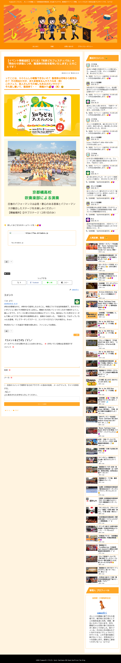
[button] (65, 282)
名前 (7, 370)
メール (8, 377)
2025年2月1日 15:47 (10, 303)
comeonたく (102, 613)
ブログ (8, 273)
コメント (9, 347)
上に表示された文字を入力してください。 (21, 395)
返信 (77, 335)
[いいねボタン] (6, 261)
